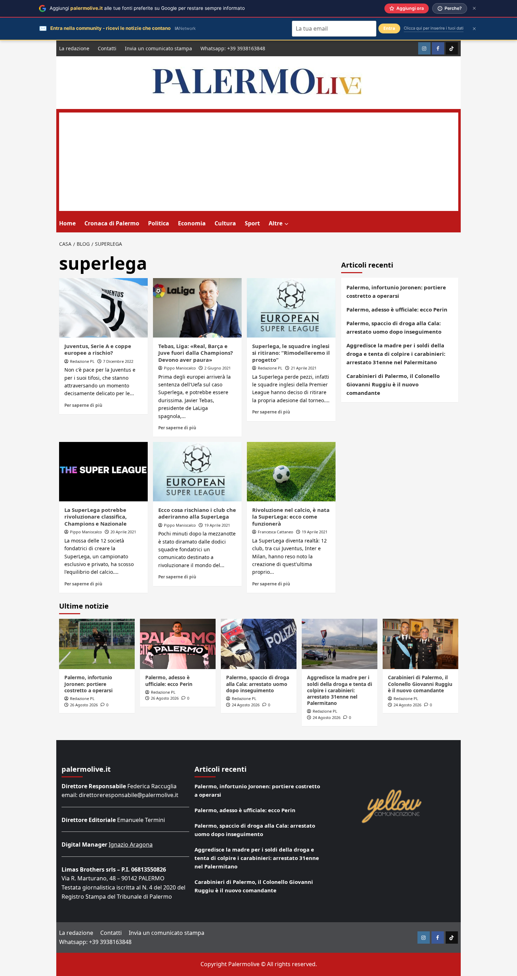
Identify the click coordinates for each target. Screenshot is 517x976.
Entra (389, 28)
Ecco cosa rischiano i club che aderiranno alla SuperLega (197, 513)
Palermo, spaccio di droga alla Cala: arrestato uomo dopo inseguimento (393, 327)
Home (67, 223)
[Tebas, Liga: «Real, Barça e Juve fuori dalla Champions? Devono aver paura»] (197, 307)
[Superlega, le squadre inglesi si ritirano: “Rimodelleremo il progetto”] (291, 307)
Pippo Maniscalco (180, 368)
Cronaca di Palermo (111, 223)
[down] (286, 224)
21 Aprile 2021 (304, 368)
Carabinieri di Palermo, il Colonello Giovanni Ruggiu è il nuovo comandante (393, 384)
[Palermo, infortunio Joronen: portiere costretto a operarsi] (97, 644)
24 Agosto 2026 (246, 704)
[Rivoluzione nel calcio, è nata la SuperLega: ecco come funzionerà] (291, 471)
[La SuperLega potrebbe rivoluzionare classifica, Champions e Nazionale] (103, 471)
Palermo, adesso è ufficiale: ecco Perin (396, 309)
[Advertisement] (258, 162)
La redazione (74, 48)
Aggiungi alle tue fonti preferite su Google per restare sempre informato (147, 8)
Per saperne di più (83, 405)
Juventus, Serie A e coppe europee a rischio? (97, 349)
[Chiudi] (474, 8)
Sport (252, 223)
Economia (192, 223)
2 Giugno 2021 (217, 368)
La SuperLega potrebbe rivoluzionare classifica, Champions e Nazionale (95, 516)
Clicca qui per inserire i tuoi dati (434, 28)
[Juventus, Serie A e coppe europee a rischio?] (103, 307)
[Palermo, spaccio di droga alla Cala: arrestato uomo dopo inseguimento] (258, 644)
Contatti (107, 48)
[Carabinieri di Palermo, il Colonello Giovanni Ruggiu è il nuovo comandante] (420, 644)
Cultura (225, 223)
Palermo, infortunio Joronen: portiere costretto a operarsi (396, 291)
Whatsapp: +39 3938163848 (232, 48)
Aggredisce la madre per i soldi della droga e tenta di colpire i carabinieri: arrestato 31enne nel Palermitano (395, 354)
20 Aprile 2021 (123, 531)
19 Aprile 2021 (217, 525)
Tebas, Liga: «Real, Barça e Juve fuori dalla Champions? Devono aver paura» (195, 352)
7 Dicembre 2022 (118, 361)
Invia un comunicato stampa (158, 48)
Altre (275, 223)
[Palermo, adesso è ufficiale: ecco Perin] (178, 644)
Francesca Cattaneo (275, 531)
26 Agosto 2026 (84, 704)
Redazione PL (82, 361)
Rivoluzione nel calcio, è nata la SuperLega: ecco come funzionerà (291, 516)
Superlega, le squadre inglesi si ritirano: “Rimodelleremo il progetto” (291, 352)
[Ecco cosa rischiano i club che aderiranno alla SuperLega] (197, 471)
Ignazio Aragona (131, 844)
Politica (158, 223)
